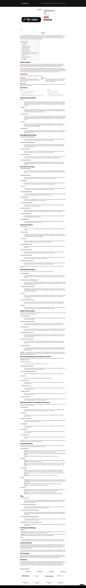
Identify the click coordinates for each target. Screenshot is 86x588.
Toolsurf (25, 361)
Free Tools (59, 3)
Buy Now (46, 17)
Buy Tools (51, 3)
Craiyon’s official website (30, 228)
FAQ (40, 586)
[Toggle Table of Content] (38, 41)
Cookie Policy (36, 586)
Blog (42, 586)
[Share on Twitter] (46, 20)
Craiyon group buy (47, 9)
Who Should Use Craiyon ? (26, 50)
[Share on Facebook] (44, 20)
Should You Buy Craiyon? (26, 51)
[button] (21, 29)
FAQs (23, 55)
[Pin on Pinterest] (47, 20)
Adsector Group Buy (60, 582)
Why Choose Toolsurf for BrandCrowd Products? (30, 53)
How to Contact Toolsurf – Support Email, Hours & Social (53, 586)
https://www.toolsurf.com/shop (43, 363)
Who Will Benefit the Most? (26, 47)
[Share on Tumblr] (51, 20)
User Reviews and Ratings (27, 56)
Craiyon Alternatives (26, 54)
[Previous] (20, 578)
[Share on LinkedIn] (49, 20)
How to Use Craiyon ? (25, 49)
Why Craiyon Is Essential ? (26, 46)
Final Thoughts (25, 58)
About (64, 586)
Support (82, 585)
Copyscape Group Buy (48, 582)
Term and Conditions (30, 586)
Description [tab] (43, 33)
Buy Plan (55, 3)
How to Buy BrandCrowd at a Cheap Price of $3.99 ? (31, 52)
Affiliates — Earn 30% (45, 3)
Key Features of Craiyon (26, 48)
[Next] (65, 578)
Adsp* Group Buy (37, 582)
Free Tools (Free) (23, 586)
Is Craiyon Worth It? (25, 57)
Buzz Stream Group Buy (25, 582)
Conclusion (24, 59)
